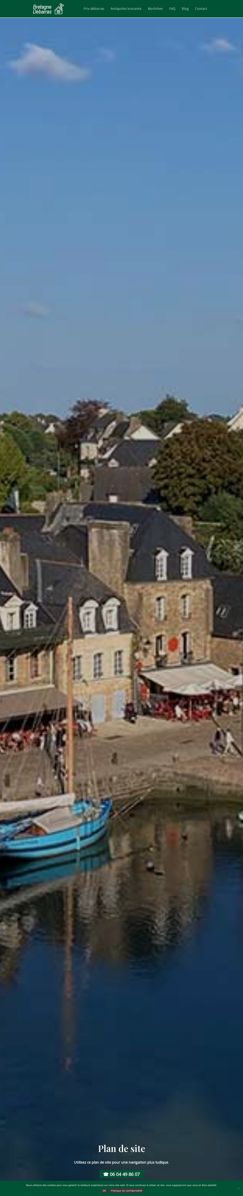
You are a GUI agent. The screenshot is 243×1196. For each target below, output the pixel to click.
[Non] (238, 1188)
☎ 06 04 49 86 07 (121, 1174)
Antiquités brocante (126, 8)
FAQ (172, 8)
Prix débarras (94, 8)
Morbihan (155, 8)
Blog (185, 8)
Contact (201, 8)
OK (104, 1190)
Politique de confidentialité (126, 1190)
